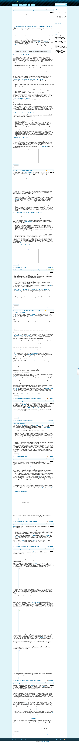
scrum (63, 48)
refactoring (65, 47)
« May (57, 21)
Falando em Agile (32, 551)
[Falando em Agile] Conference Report (22, 549)
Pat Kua (23, 540)
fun (63, 42)
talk (59, 50)
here (45, 49)
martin (35, 398)
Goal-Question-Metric (48, 427)
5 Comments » (50, 680)
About (17, 5)
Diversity (32, 5)
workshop (39, 530)
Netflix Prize (17, 44)
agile (17, 167)
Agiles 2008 (44, 686)
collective (59, 39)
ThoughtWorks (15, 315)
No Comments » (50, 167)
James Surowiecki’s (37, 41)
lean (19, 456)
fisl (61, 42)
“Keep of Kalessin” (45, 146)
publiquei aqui (18, 290)
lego (27, 521)
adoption (17, 680)
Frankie (32, 685)
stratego (56, 50)
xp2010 (25, 167)
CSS (62, 739)
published (19, 428)
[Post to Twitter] (16, 165)
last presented (47, 530)
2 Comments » (50, 398)
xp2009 (35, 521)
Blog (13, 5)
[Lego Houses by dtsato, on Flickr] (33, 718)
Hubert (52, 487)
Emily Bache (33, 535)
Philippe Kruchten (36, 407)
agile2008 (57, 37)
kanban (23, 521)
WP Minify (42, 741)
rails (59, 47)
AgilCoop (41, 637)
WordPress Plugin (46, 741)
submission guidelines (32, 411)
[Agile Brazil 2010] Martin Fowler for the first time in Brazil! (27, 310)
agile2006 (63, 36)
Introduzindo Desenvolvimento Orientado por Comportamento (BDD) (61, 26)
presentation (31, 521)
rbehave (61, 47)
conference (20, 167)
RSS (66, 739)
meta (62, 45)
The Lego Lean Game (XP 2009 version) (20, 491)
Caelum (19, 552)
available (29, 488)
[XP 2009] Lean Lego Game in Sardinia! (22, 524)
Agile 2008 (46, 41)
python (56, 47)
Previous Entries (16, 735)
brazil (23, 307)
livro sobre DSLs (33, 360)
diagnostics (56, 42)
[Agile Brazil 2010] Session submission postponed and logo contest (28, 270)
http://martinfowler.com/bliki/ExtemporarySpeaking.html (23, 335)
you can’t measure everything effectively (39, 425)
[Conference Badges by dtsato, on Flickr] (33, 555)
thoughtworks (38, 398)
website (50, 285)
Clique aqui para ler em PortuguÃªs (19, 272)
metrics (26, 456)
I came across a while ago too (27, 221)
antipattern (23, 680)
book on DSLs (32, 321)
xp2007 (61, 52)
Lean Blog (23, 425)
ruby (60, 48)
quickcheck (17, 199)
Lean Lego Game (59, 28)
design (65, 41)
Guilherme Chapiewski (36, 602)
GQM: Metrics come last (19, 423)
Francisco (46, 461)
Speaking (25, 5)
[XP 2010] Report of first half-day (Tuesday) (23, 170)
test (62, 50)
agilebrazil (20, 307)
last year (39, 476)
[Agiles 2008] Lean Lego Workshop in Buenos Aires (25, 683)
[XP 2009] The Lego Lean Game (21, 459)
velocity (56, 52)
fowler (29, 398)
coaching (56, 39)
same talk (26, 703)
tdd (61, 50)
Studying (20, 5)
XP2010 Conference (27, 172)
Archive (56, 32)
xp (22, 167)
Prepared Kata (47, 535)
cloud (65, 38)
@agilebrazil (22, 349)
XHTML (58, 739)
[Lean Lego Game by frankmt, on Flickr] (33, 466)
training (63, 51)
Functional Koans (31, 206)
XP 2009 (14, 526)
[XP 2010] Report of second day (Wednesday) (23, 10)
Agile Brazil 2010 (34, 314)
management (22, 456)
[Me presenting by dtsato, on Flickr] (33, 709)
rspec (57, 48)
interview (32, 398)
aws (58, 38)
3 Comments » (50, 521)
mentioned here (20, 274)
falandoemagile (32, 680)
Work (29, 5)
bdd (60, 38)
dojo (23, 546)
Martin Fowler (32, 315)
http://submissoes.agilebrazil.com (18, 413)
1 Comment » (51, 420)
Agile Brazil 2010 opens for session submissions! (24, 401)
